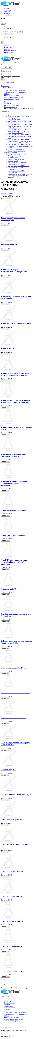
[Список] (11, 195)
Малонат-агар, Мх (8, 770)
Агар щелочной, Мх (9, 589)
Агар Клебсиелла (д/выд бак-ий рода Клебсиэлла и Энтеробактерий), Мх (15, 401)
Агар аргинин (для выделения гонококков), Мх (13, 219)
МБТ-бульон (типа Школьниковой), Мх (16, 795)
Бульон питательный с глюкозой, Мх (15, 693)
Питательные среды (10, 152)
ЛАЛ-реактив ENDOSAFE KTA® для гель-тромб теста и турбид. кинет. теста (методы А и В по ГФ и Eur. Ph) (20, 141)
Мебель (6, 94)
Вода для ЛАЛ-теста (14, 119)
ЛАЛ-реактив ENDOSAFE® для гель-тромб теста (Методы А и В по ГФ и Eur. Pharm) (20, 146)
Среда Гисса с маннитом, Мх (12, 946)
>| (4, 985)
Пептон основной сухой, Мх (12, 820)
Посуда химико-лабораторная (13, 97)
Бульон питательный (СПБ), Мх (13, 668)
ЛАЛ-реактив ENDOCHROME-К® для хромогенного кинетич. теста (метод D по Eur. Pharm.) (20, 126)
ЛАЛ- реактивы (9, 115)
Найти (20, 31)
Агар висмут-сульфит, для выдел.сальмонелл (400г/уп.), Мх (14, 271)
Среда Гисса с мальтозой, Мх (12, 921)
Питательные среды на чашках (17, 154)
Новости (7, 1004)
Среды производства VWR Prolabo (18, 166)
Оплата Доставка (9, 1003)
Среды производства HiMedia (17, 162)
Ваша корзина (5, 86)
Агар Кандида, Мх (8, 348)
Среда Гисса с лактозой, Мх (12, 896)
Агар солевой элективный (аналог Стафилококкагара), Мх (14, 455)
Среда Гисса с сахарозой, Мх (12, 971)
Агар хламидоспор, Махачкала (13, 535)
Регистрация (8, 37)
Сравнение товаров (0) (8, 193)
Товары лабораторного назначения (15, 90)
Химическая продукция (11, 99)
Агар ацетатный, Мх (9, 245)
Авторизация (8, 39)
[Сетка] (9, 195)
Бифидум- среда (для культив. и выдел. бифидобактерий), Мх (16, 642)
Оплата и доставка (10, 13)
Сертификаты (8, 15)
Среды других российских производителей (16, 160)
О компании (8, 10)
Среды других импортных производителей (16, 156)
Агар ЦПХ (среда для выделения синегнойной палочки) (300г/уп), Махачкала (14, 562)
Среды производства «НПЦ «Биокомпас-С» (16, 168)
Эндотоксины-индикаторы (16, 151)
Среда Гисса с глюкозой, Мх (12, 871)
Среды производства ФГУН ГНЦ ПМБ (20, 174)
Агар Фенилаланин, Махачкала (13, 510)
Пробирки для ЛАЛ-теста (16, 149)
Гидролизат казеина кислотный (13, 718)
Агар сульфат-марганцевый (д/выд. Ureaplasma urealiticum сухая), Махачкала (15, 483)
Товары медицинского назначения (15, 92)
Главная (6, 8)
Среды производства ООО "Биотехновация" (16, 171)
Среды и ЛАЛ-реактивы (11, 95)
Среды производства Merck (16, 164)
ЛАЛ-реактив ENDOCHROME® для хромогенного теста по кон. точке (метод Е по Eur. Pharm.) (19, 131)
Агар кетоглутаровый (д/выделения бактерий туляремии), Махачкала (15, 374)
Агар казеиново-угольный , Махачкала (16, 323)
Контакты (7, 11)
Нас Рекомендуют (9, 1008)
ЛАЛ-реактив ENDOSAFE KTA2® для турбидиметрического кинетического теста (20, 136)
